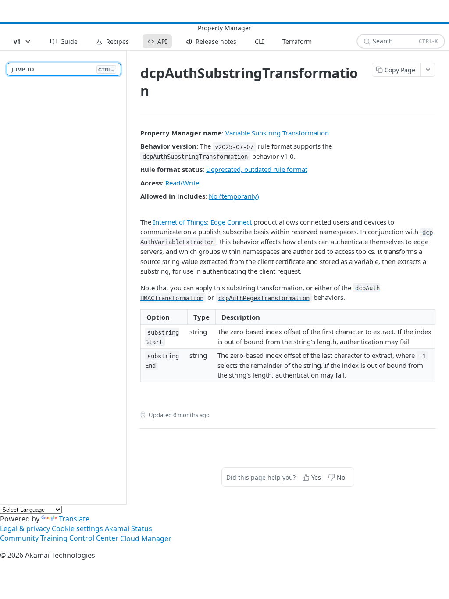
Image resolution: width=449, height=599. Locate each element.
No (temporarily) (234, 196)
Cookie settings (77, 528)
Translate (74, 519)
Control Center (93, 538)
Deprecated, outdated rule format (256, 169)
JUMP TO (62, 69)
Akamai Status (128, 528)
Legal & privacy (25, 528)
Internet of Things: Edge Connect (202, 221)
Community (19, 538)
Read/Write (182, 182)
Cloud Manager (145, 538)
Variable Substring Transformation (277, 132)
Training (54, 538)
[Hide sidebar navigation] (124, 277)
